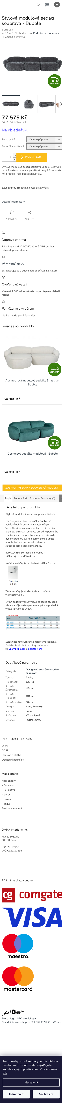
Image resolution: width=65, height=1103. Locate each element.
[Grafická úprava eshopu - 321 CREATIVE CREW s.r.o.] (13, 1013)
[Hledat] (38, 4)
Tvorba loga (8, 1018)
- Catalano (8, 785)
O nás (5, 746)
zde (5, 1073)
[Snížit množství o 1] (14, 159)
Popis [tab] (8, 498)
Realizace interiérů (12, 808)
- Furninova (8, 790)
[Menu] (56, 4)
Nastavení (31, 1082)
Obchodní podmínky (13, 759)
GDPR (5, 750)
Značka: (15, 36)
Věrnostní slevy (13, 264)
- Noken (6, 799)
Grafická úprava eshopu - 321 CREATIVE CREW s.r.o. (32, 1022)
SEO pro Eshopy (26, 1018)
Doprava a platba (11, 755)
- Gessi (6, 794)
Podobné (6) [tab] (20, 498)
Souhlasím (46, 1094)
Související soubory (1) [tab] (42, 498)
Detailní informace (12, 201)
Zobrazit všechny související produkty (32, 487)
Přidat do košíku (34, 157)
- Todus (6, 804)
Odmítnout (16, 1094)
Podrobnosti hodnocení (46, 33)
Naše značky (9, 781)
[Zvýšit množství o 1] (14, 155)
